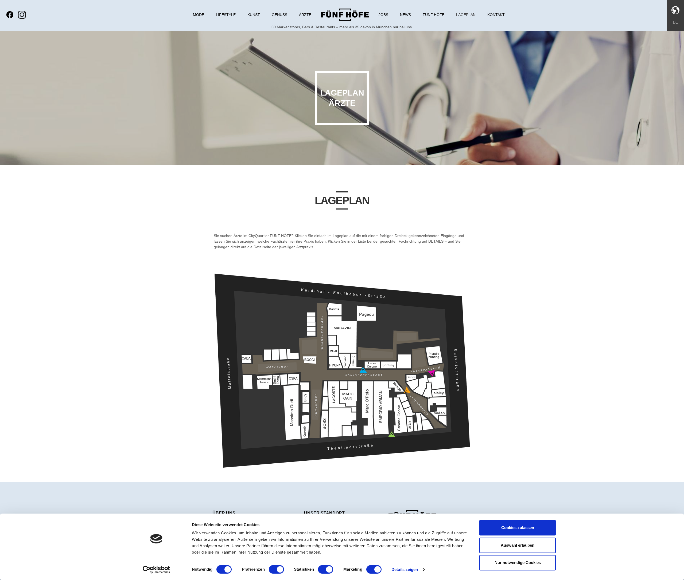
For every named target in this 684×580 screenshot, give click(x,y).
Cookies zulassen (517, 527)
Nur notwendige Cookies (518, 562)
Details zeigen (404, 569)
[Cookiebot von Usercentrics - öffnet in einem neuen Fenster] (156, 570)
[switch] (276, 569)
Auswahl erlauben (517, 545)
